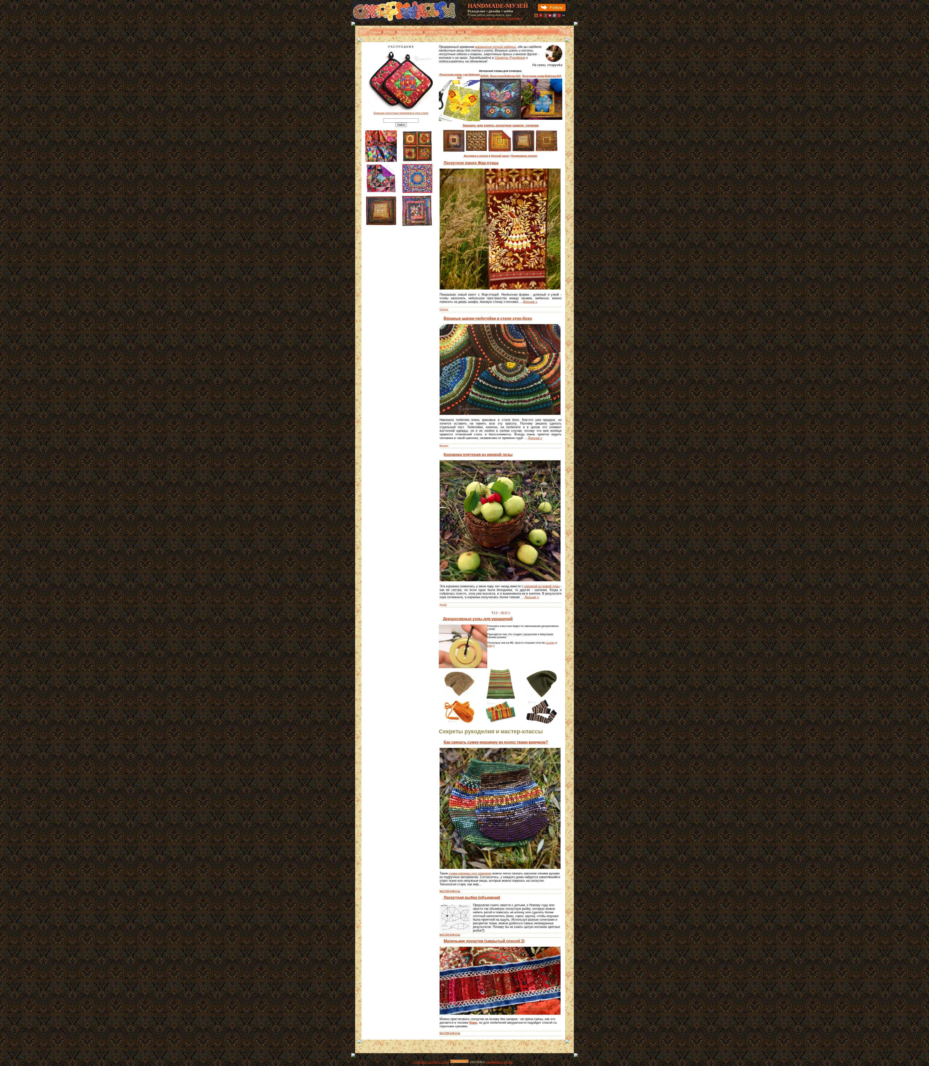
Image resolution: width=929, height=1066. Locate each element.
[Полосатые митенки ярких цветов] (500, 722)
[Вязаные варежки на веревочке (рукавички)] (459, 722)
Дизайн (443, 605)
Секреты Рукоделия (510, 58)
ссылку (550, 642)
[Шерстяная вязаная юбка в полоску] (500, 698)
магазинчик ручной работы (495, 47)
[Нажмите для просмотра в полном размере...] (500, 288)
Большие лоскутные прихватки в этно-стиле (401, 113)
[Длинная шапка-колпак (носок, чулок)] (541, 696)
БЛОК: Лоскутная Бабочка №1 (500, 76)
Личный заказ (500, 155)
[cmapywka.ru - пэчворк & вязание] (404, 20)
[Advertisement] (401, 307)
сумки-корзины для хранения (470, 873)
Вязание (444, 445)
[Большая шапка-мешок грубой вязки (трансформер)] (459, 695)
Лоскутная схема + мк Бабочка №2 (459, 76)
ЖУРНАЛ (389, 31)
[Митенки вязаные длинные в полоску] (541, 723)
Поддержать (514, 18)
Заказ (476, 18)
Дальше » (530, 302)
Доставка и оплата (493, 18)
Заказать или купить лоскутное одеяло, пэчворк (501, 125)
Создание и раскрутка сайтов (431, 1062)
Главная (375, 31)
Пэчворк (444, 309)
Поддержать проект (524, 155)
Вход (460, 31)
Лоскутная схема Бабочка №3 (541, 76)
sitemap (508, 1062)
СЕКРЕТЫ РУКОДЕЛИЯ (440, 31)
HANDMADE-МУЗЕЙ (410, 31)
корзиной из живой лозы (542, 586)
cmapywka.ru (494, 1062)
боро (473, 1022)
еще (489, 645)
